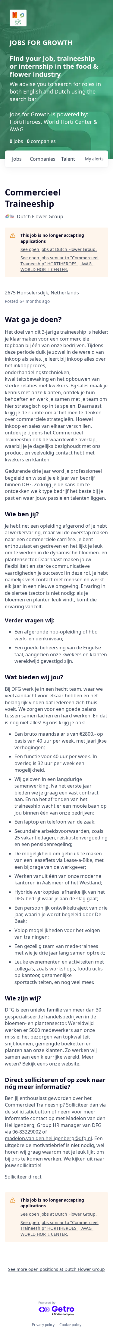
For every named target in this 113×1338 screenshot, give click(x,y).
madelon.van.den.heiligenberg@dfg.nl (48, 1138)
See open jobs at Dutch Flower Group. (58, 249)
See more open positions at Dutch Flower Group (56, 1269)
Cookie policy (70, 1324)
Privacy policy (43, 1324)
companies (42, 159)
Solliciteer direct (23, 1176)
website (70, 1063)
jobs (17, 159)
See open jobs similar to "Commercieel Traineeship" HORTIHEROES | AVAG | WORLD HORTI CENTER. (59, 263)
